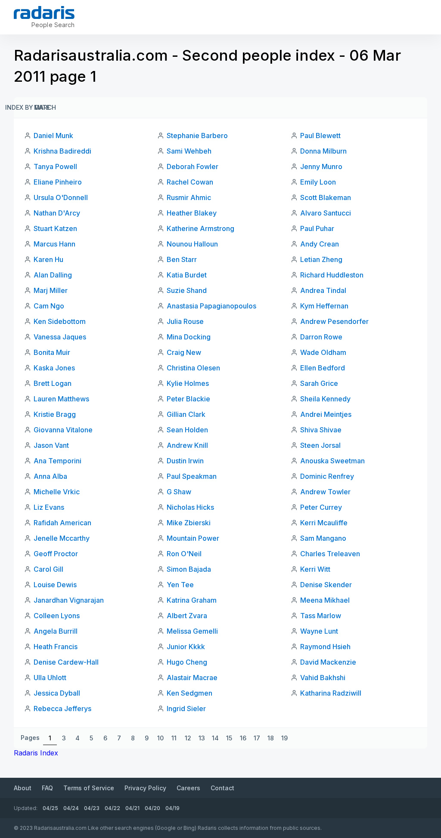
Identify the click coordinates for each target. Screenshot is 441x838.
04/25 (50, 808)
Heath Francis (56, 646)
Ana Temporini (57, 460)
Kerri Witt (315, 569)
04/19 (172, 808)
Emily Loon (318, 182)
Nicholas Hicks (190, 507)
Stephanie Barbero (197, 135)
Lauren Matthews (61, 398)
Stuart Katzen (55, 228)
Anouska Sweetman (332, 460)
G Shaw (179, 491)
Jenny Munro (321, 166)
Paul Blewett (320, 135)
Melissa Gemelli (192, 631)
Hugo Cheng (187, 662)
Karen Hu (48, 259)
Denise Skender (326, 584)
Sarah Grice (319, 383)
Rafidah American (62, 522)
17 (257, 738)
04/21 (132, 808)
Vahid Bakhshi (322, 677)
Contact (222, 788)
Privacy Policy (145, 788)
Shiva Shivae (321, 429)
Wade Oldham (323, 352)
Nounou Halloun (192, 244)
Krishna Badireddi (62, 151)
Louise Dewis (55, 584)
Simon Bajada (189, 569)
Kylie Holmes (188, 383)
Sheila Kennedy (325, 398)
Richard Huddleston (331, 275)
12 (188, 738)
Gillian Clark (186, 414)
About (22, 788)
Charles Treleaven (330, 553)
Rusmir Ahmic (189, 197)
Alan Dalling (53, 275)
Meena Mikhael (325, 600)
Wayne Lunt (319, 631)
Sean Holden (187, 429)
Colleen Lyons (57, 615)
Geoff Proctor (56, 553)
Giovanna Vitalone (63, 429)
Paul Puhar (317, 228)
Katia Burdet (187, 275)
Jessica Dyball (57, 693)
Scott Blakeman (325, 197)
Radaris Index (36, 753)
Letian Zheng (321, 259)
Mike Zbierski (189, 522)
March (45, 107)
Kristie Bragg (55, 414)
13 (202, 738)
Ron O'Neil (184, 553)
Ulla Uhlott (50, 677)
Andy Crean (319, 244)
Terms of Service (88, 788)
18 (270, 738)
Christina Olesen (193, 368)
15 (229, 738)
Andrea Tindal (323, 290)
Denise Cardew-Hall (66, 662)
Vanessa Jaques (60, 337)
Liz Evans (49, 507)
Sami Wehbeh (189, 151)
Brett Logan (52, 383)
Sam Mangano (323, 538)
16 (243, 738)
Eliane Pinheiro (58, 182)
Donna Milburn (323, 151)
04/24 (71, 808)
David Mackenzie (328, 662)
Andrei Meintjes (325, 414)
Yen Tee (180, 584)
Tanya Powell (55, 166)
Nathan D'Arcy (57, 213)
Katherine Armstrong (200, 228)
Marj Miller (51, 290)
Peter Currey (321, 507)
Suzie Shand (187, 290)
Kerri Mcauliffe (324, 522)
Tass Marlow (320, 615)
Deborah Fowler (192, 166)
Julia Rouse (185, 321)
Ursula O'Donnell (61, 197)
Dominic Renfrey (327, 476)
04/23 (91, 808)
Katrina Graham (192, 600)
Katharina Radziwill (330, 693)
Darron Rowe (321, 337)
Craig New (184, 352)
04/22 (112, 808)
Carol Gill (48, 569)
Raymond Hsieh (325, 646)
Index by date (27, 107)
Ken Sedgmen (189, 693)
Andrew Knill (187, 445)
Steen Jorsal (320, 445)
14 (215, 738)
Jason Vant (51, 445)
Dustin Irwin (185, 460)
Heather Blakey (192, 213)
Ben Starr (182, 259)
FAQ (47, 788)
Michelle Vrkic (57, 491)
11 (174, 738)
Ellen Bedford (322, 368)
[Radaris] (44, 12)
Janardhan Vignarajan (69, 600)
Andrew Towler (325, 491)
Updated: (25, 808)
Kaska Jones (54, 368)
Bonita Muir (52, 352)
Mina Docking (189, 337)
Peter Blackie (188, 398)
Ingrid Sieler (186, 708)
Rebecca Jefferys (62, 708)
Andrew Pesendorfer (334, 321)
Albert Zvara (187, 615)
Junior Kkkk (186, 646)
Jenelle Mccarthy (62, 538)
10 (160, 738)
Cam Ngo (49, 306)
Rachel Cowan (190, 182)
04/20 (152, 808)
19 (284, 738)
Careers (188, 788)
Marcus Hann (54, 244)
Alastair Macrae (192, 677)
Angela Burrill (56, 631)
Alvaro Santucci (325, 213)
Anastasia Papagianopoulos (211, 306)
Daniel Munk (53, 135)
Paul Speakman (192, 476)
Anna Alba (50, 476)
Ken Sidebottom (60, 321)
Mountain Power (193, 538)
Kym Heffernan (324, 306)
